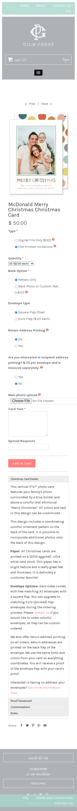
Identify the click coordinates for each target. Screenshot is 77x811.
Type (12, 231)
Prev (31, 104)
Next (45, 104)
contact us (41, 612)
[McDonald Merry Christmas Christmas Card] (38, 154)
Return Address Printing (26, 330)
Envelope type (19, 303)
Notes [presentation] (14, 713)
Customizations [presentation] (20, 707)
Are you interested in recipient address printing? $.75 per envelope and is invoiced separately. (38, 362)
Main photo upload (22, 395)
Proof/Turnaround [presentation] (21, 700)
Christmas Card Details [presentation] (24, 479)
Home (24, 6)
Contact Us (62, 6)
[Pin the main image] (33, 726)
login (66, 59)
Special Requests (21, 441)
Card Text (15, 409)
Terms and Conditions (54, 798)
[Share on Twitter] (27, 726)
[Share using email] (45, 726)
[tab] (38, 479)
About (41, 6)
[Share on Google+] (39, 726)
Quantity (14, 258)
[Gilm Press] (38, 22)
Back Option (17, 271)
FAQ (68, 11)
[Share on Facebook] (21, 726)
